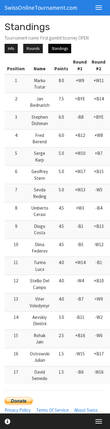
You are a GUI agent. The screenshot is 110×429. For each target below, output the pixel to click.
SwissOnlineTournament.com (41, 7)
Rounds (33, 48)
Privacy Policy (18, 410)
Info (11, 48)
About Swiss (86, 410)
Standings (60, 48)
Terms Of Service (52, 410)
